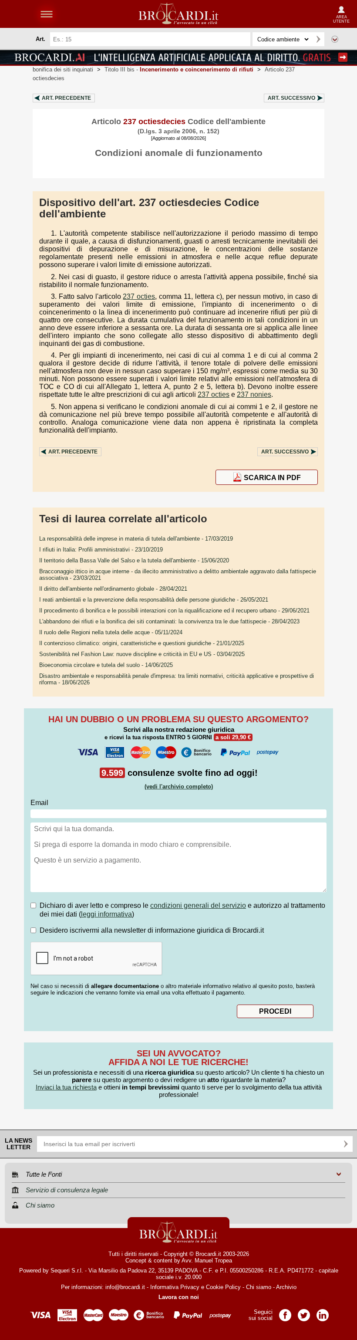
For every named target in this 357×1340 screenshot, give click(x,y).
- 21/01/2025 (141, 643)
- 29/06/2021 (174, 610)
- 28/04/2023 (169, 621)
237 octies (139, 296)
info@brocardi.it (125, 1287)
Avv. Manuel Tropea (207, 1260)
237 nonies (254, 394)
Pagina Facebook (285, 1312)
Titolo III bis (178, 69)
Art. (66, 98)
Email (39, 802)
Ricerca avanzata (335, 39)
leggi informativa (106, 914)
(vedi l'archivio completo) (179, 786)
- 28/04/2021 (113, 588)
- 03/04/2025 (142, 654)
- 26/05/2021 (153, 599)
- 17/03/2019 (136, 538)
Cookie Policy (223, 1287)
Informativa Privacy (174, 1287)
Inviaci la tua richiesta (66, 1087)
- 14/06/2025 (106, 665)
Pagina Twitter (304, 1312)
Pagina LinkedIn (323, 1312)
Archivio (286, 1287)
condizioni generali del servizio (198, 905)
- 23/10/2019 (101, 549)
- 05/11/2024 (110, 632)
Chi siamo (258, 1287)
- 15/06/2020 (134, 560)
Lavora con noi (178, 1297)
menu (47, 14)
